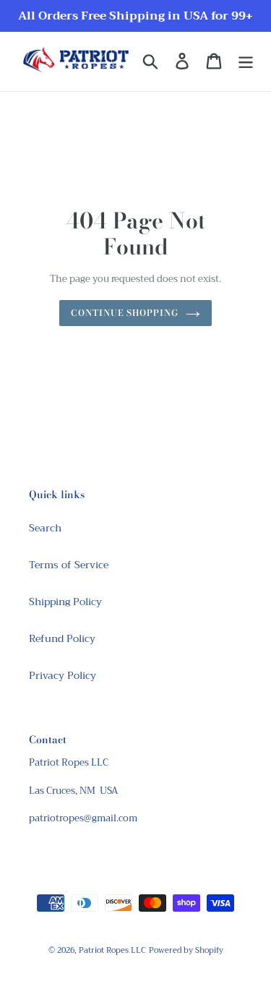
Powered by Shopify (186, 950)
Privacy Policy (62, 675)
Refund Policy (62, 638)
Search (45, 527)
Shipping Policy (65, 601)
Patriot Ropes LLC (112, 950)
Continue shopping (124, 313)
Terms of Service (68, 564)
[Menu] (246, 61)
